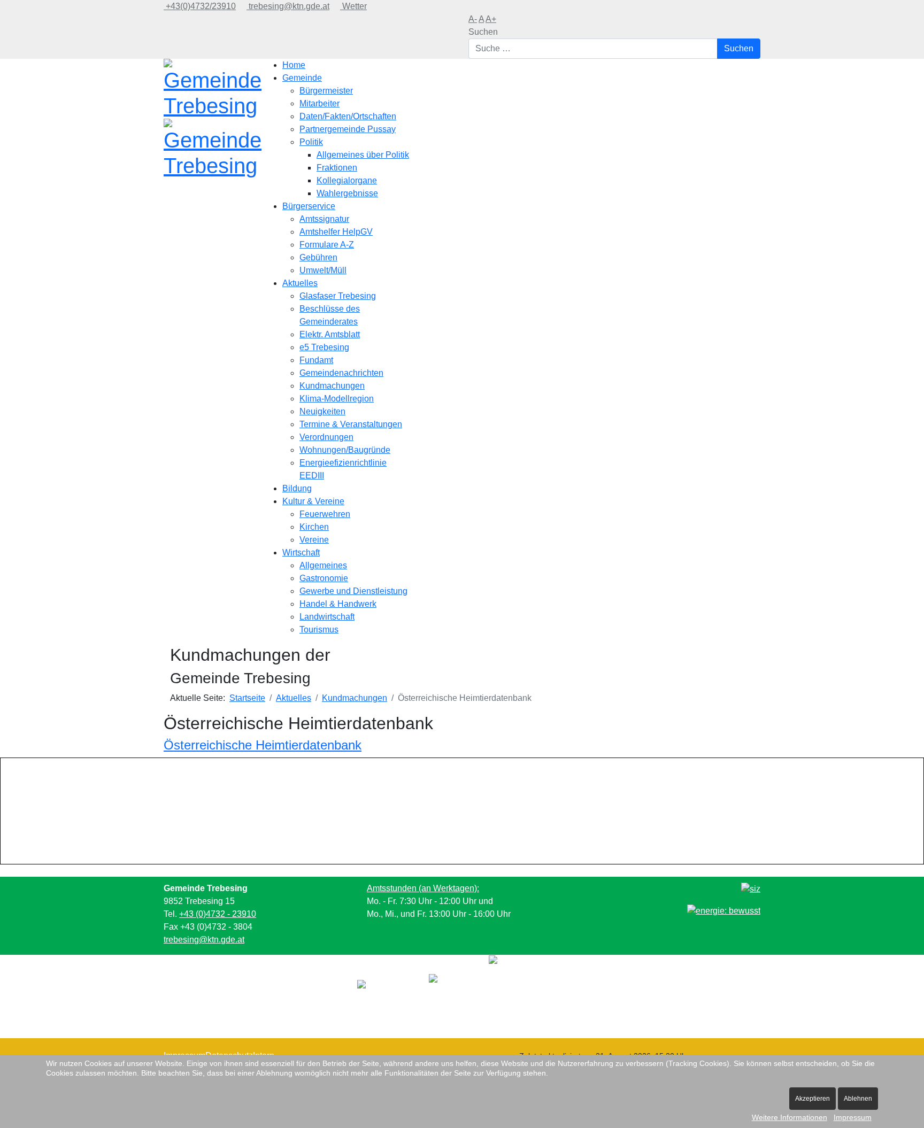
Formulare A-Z (326, 244)
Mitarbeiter (319, 103)
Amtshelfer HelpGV (336, 231)
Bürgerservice (308, 206)
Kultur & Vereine (313, 501)
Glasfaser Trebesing (337, 295)
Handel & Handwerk (337, 603)
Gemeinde (302, 77)
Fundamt (316, 360)
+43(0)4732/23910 (200, 6)
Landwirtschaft (327, 616)
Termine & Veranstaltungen (350, 424)
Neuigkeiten (322, 411)
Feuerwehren (324, 514)
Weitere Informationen (789, 1117)
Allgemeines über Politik (363, 154)
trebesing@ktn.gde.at (288, 6)
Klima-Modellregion (336, 398)
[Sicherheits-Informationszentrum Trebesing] (750, 888)
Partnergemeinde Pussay (347, 129)
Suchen (483, 31)
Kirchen (314, 526)
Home (293, 64)
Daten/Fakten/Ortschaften (347, 116)
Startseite (247, 697)
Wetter (353, 6)
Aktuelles (300, 283)
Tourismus (318, 629)
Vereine (314, 539)
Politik (311, 141)
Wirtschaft (301, 552)
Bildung (297, 488)
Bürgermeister (326, 90)
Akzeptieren (812, 1098)
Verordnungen (326, 437)
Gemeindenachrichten (341, 372)
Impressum (853, 1117)
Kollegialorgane (347, 180)
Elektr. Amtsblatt (329, 334)
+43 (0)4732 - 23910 (217, 913)
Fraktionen (337, 167)
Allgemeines (323, 565)
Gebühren (318, 257)
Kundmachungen (332, 385)
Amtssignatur (324, 218)
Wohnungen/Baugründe (344, 449)
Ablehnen (858, 1098)
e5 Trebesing (324, 347)
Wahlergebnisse (347, 193)
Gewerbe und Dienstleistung (353, 591)
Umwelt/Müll (322, 270)
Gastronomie (323, 578)
